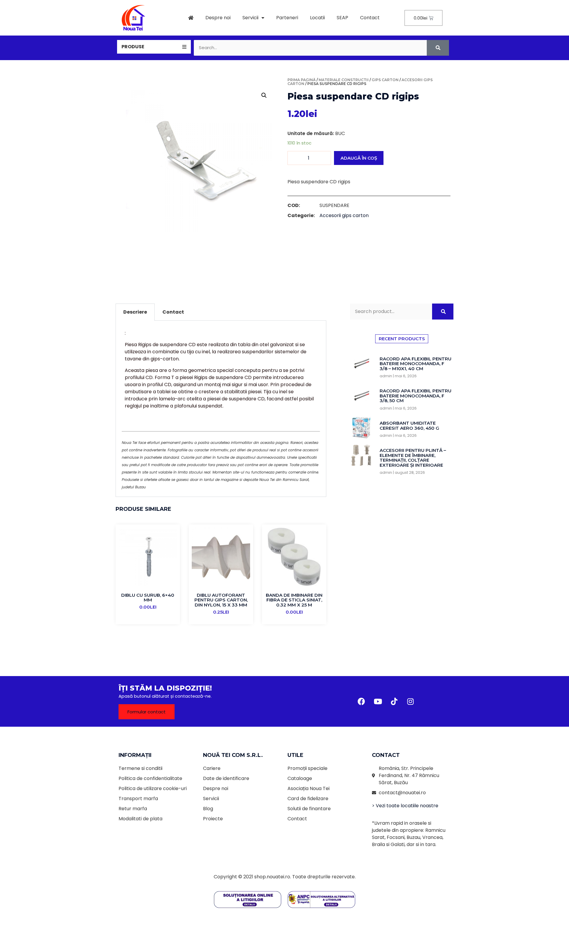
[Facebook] (361, 701)
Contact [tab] (173, 312)
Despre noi (218, 17)
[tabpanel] (221, 409)
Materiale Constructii (344, 80)
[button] (147, 711)
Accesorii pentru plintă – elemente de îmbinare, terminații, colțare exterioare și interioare (413, 457)
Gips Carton (385, 80)
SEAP (342, 17)
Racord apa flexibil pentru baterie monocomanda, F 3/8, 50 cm (415, 395)
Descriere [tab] (135, 312)
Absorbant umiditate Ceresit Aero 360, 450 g (409, 425)
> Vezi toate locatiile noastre (405, 805)
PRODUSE (133, 46)
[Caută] (438, 48)
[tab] (154, 47)
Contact (370, 17)
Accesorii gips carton (344, 215)
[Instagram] (410, 701)
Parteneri (287, 17)
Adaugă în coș (359, 158)
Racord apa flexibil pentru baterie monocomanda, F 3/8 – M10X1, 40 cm (415, 363)
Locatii (317, 17)
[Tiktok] (394, 701)
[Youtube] (377, 701)
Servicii (250, 17)
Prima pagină (301, 80)
